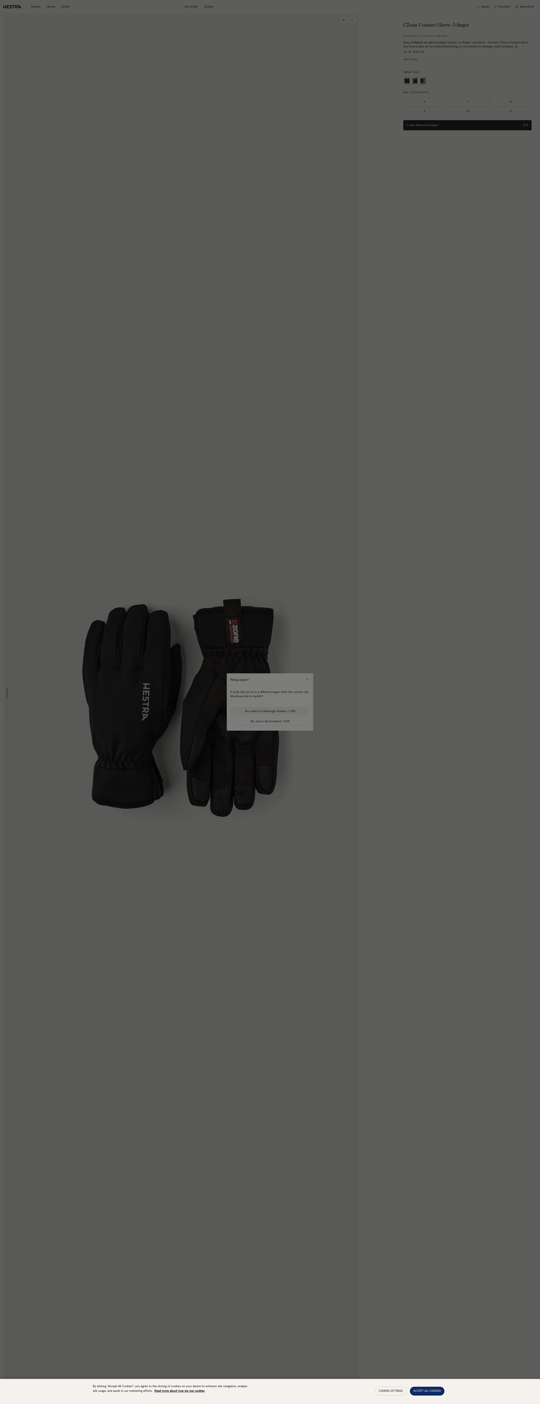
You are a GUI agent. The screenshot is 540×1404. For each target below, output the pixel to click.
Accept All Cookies (427, 1391)
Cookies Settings (391, 1391)
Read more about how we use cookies (179, 1390)
